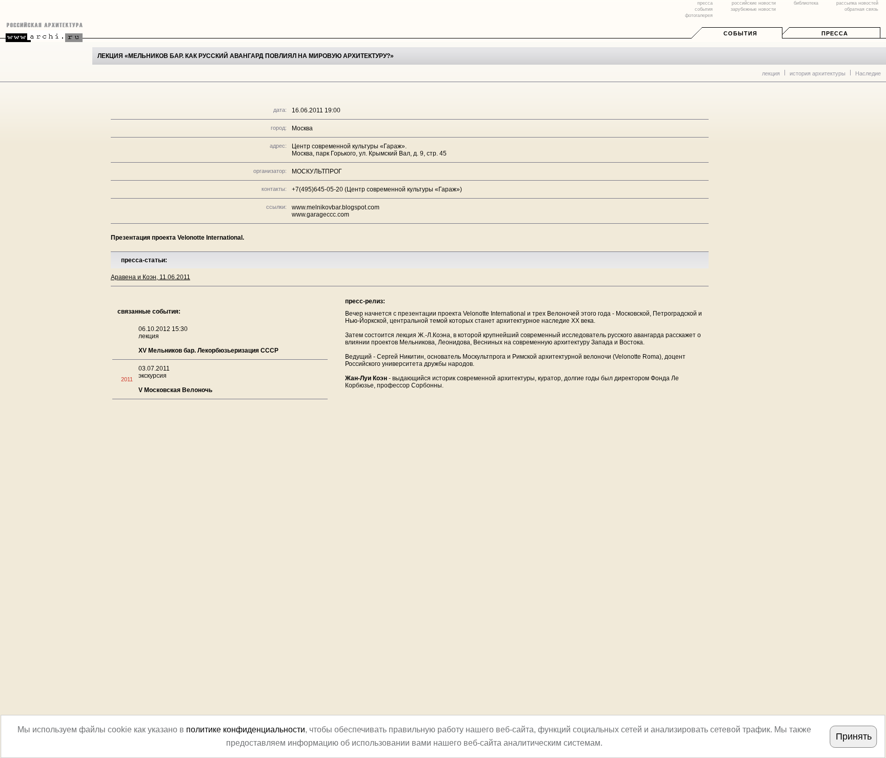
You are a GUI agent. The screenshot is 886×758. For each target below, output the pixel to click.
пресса (705, 3)
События (740, 33)
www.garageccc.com (320, 214)
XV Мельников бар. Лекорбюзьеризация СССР (208, 350)
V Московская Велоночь (175, 390)
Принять (854, 736)
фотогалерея (699, 15)
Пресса (834, 33)
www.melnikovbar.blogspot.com (335, 207)
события (704, 9)
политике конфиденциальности (245, 729)
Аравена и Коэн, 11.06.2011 (150, 277)
